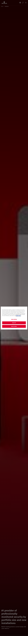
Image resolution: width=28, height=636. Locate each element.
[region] (14, 317)
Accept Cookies (14, 326)
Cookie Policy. (18, 315)
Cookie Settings (14, 319)
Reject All (14, 322)
